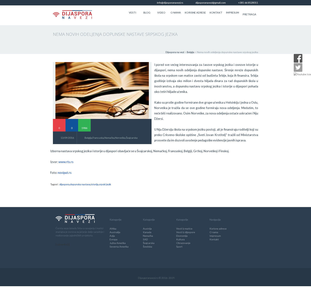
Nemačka (109, 137)
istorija (94, 184)
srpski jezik (105, 184)
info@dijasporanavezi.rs (169, 2)
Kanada (147, 232)
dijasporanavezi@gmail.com (210, 2)
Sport (179, 246)
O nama (176, 12)
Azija (112, 235)
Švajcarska (132, 137)
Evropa (113, 239)
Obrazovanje (183, 242)
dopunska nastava (80, 184)
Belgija (88, 137)
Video (161, 12)
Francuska (98, 137)
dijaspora (64, 184)
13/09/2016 (67, 137)
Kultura (180, 239)
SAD (145, 239)
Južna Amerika (118, 242)
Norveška (120, 137)
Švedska (147, 246)
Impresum (232, 12)
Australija (115, 232)
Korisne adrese (195, 12)
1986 (84, 128)
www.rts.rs (65, 162)
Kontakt (215, 12)
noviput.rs (64, 172)
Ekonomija (182, 235)
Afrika (113, 228)
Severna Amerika (119, 246)
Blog (146, 12)
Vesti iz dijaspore (185, 232)
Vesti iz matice (184, 228)
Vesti (132, 12)
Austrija (147, 228)
